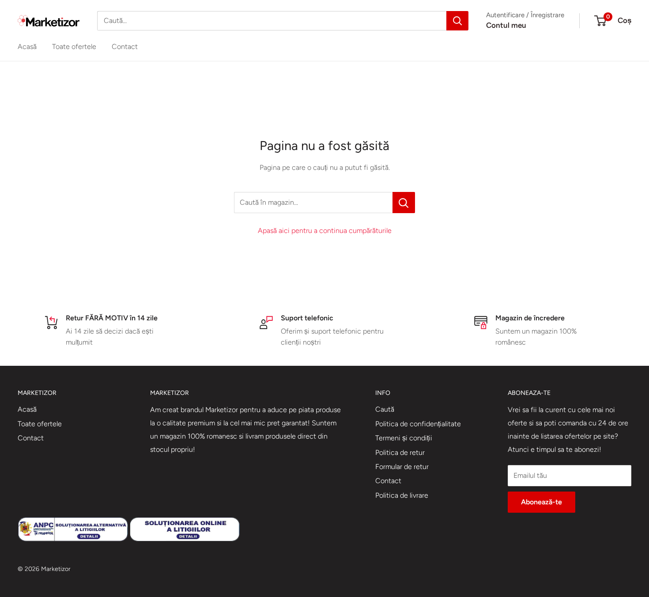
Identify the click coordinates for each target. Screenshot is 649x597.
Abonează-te (541, 502)
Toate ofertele (74, 46)
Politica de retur (400, 452)
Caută (384, 409)
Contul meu (506, 25)
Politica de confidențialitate (418, 424)
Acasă (27, 46)
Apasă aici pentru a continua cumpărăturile (325, 230)
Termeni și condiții (403, 438)
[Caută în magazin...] (403, 202)
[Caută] (457, 20)
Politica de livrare (401, 495)
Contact (125, 46)
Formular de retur (402, 466)
